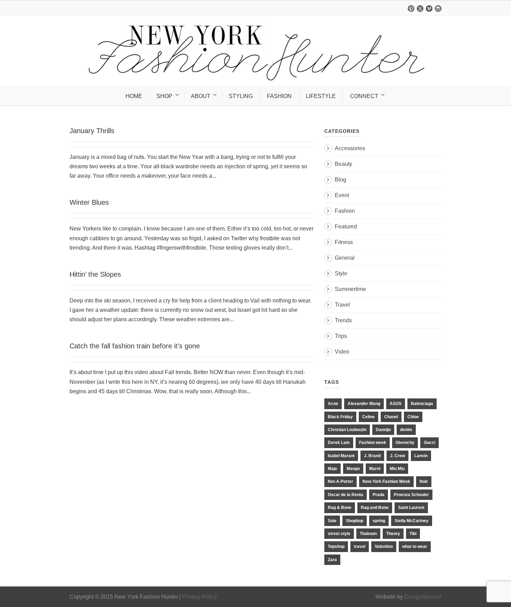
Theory (393, 533)
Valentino (384, 546)
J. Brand (372, 455)
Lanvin (421, 455)
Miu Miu (397, 468)
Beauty (343, 164)
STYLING (241, 96)
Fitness (344, 242)
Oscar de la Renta (345, 494)
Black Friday (340, 416)
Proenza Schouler (411, 494)
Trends (343, 320)
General (345, 258)
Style (341, 273)
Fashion (345, 211)
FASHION (279, 96)
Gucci (429, 442)
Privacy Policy (199, 597)
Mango (353, 468)
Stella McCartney (412, 520)
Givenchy (405, 442)
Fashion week (372, 442)
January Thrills (92, 131)
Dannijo (383, 429)
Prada (378, 494)
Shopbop (354, 520)
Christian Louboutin (347, 429)
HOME (133, 96)
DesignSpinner (422, 597)
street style (339, 533)
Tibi (412, 533)
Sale (332, 520)
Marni (374, 468)
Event (342, 195)
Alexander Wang (364, 403)
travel (359, 546)
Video (342, 352)
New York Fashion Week (386, 481)
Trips (341, 336)
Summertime (350, 289)
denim (406, 429)
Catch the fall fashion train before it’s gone (135, 346)
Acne (333, 403)
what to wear (414, 546)
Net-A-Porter (340, 481)
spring (379, 520)
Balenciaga (422, 403)
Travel (342, 305)
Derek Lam (339, 442)
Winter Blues (89, 202)
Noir (424, 481)
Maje (332, 468)
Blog (340, 180)
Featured (346, 226)
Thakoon (368, 533)
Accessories (350, 148)
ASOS (396, 403)
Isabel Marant (341, 455)
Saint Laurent (411, 507)
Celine (368, 416)
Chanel (391, 416)
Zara (332, 559)
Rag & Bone (339, 507)
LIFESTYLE (321, 96)
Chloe (413, 416)
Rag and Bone (375, 507)
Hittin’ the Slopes (95, 274)
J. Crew (397, 455)
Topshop (336, 546)
